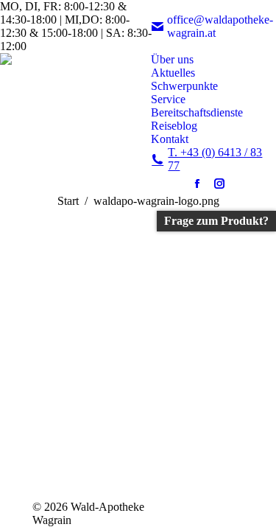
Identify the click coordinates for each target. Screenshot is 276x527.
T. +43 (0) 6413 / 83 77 (215, 159)
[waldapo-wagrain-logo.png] (138, 350)
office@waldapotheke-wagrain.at (220, 26)
